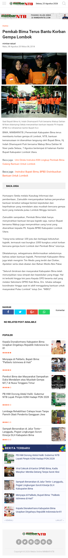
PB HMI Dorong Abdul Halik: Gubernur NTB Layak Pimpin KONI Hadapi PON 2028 (25, 396)
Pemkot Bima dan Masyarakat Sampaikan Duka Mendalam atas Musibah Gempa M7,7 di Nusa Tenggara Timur (25, 379)
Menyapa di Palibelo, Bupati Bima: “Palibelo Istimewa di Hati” (21, 361)
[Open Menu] (4, 3)
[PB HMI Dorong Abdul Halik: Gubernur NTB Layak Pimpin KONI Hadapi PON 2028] (58, 400)
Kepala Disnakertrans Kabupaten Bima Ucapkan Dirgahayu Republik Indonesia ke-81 (25, 345)
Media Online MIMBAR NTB (42, 551)
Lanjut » (60, 520)
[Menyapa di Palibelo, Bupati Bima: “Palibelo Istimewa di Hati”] (58, 365)
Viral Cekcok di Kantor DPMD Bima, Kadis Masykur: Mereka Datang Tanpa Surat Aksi (37, 470)
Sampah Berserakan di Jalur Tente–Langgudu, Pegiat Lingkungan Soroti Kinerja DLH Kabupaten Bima (22, 432)
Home (5, 26)
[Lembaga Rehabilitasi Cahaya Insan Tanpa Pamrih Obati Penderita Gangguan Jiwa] (58, 417)
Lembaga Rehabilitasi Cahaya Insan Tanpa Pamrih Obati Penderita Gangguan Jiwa (25, 413)
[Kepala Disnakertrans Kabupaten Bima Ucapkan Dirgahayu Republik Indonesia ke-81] (58, 347)
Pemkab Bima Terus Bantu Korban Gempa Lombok (34, 34)
